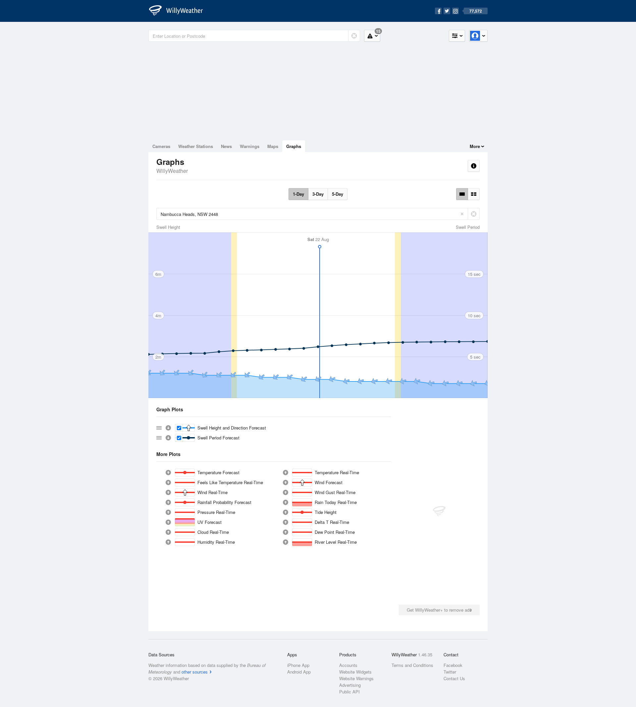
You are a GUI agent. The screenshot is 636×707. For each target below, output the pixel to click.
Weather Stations (195, 146)
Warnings (249, 146)
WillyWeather (172, 171)
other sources (195, 672)
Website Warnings (356, 678)
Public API (349, 691)
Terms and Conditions (412, 665)
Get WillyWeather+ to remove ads (439, 610)
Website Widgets (355, 672)
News (226, 146)
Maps (272, 146)
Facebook (453, 665)
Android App (299, 672)
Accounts (348, 665)
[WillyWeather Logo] (179, 11)
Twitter (450, 672)
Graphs (293, 146)
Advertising (350, 685)
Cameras (161, 146)
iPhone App (298, 665)
